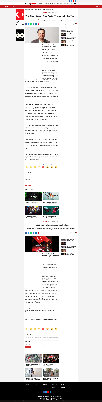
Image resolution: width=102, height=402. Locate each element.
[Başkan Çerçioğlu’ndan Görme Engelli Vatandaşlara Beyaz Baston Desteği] (33, 372)
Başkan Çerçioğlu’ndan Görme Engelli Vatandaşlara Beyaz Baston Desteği (33, 379)
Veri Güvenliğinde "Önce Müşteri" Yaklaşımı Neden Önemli (44, 9)
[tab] (28, 172)
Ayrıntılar (88, 400)
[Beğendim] (26, 165)
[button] (10, 6)
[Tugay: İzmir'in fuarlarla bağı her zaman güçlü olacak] (51, 358)
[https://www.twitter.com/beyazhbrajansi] (71, 1)
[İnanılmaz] (51, 165)
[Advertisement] (33, 60)
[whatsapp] (31, 24)
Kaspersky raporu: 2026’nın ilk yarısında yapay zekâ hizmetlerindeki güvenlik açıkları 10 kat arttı (50, 217)
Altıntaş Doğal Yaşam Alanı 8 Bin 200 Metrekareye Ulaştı (50, 379)
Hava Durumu (63, 384)
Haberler (28, 9)
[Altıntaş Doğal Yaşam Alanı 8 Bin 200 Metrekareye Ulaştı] (51, 372)
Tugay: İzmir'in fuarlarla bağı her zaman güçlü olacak (49, 365)
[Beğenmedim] (39, 165)
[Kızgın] (43, 165)
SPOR (65, 3)
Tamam (92, 400)
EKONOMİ (45, 3)
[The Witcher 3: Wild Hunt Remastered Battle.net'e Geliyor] (33, 210)
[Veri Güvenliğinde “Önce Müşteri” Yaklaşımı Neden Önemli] (42, 34)
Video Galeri (97, 6)
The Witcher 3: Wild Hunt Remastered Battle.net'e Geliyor (32, 217)
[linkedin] (36, 24)
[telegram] (33, 24)
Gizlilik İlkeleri (60, 396)
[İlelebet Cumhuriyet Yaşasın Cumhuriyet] (42, 243)
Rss (39, 396)
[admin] (75, 1)
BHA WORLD (28, 384)
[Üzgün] (55, 165)
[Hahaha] (47, 165)
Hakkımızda (47, 396)
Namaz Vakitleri (63, 389)
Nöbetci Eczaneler (64, 387)
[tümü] (71, 3)
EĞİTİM (68, 3)
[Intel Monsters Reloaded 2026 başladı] (33, 196)
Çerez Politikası (55, 396)
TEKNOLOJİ (32, 9)
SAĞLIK (49, 3)
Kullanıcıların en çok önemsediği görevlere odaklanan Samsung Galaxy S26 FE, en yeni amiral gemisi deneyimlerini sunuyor (50, 203)
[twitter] (29, 24)
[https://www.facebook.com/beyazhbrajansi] (69, 1)
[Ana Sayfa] (25, 9)
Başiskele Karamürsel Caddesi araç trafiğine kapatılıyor (33, 365)
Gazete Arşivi (54, 387)
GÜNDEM (40, 3)
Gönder (28, 185)
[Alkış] (30, 165)
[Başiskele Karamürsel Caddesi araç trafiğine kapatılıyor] (33, 358)
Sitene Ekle (42, 396)
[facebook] (26, 24)
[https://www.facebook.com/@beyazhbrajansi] (73, 1)
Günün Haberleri (54, 384)
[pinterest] (38, 24)
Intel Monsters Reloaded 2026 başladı (32, 203)
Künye (51, 396)
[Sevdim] (35, 165)
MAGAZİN (53, 3)
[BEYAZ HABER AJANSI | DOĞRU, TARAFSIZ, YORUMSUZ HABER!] (32, 3)
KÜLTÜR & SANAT (59, 3)
